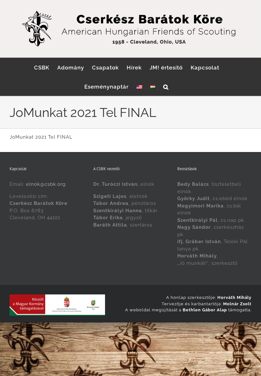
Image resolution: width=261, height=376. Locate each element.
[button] (166, 86)
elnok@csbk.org (46, 184)
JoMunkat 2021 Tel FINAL (41, 137)
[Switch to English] (139, 86)
